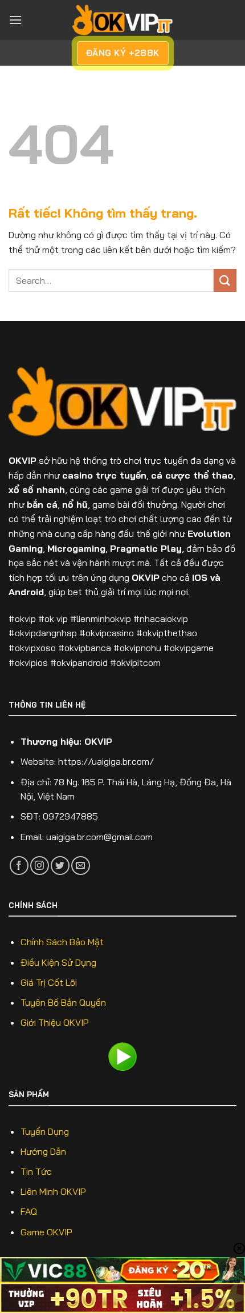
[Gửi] (225, 280)
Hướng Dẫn (43, 1151)
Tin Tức (36, 1171)
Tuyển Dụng (45, 1131)
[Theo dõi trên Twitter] (60, 865)
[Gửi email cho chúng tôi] (80, 865)
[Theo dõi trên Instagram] (39, 865)
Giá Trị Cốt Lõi (49, 982)
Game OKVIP (46, 1232)
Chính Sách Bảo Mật (62, 941)
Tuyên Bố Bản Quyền (63, 1002)
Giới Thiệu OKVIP (55, 1022)
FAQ (29, 1211)
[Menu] (15, 20)
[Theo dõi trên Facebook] (19, 865)
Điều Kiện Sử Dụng (58, 962)
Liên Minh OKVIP (53, 1191)
